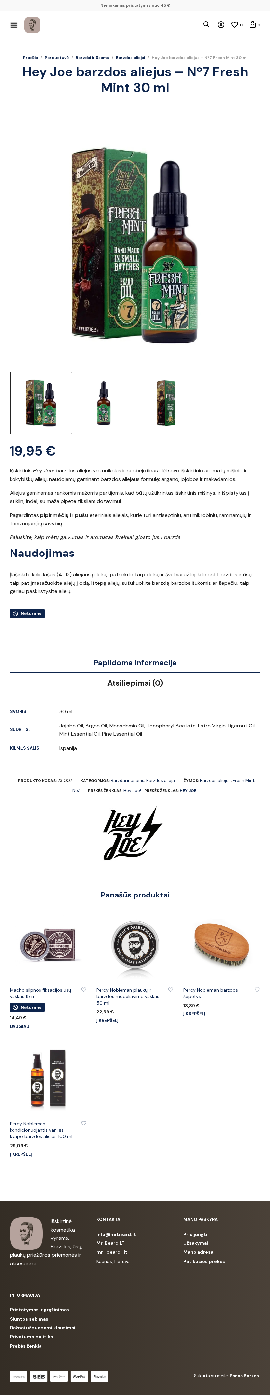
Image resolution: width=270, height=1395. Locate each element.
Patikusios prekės (204, 1261)
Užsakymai (195, 1243)
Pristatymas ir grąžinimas (39, 1310)
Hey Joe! (132, 790)
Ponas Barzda (244, 1376)
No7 (76, 790)
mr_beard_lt (111, 1252)
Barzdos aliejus (215, 780)
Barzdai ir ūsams (92, 57)
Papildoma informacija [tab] (135, 663)
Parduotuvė (57, 57)
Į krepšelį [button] (107, 1020)
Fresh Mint (243, 780)
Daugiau (19, 1026)
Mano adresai (199, 1252)
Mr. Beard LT (110, 1243)
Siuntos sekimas (29, 1319)
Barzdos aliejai (130, 57)
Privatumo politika (31, 1337)
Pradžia (30, 57)
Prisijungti (195, 1234)
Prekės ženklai (26, 1346)
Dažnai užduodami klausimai (42, 1328)
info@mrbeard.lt (116, 1234)
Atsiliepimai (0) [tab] (135, 683)
